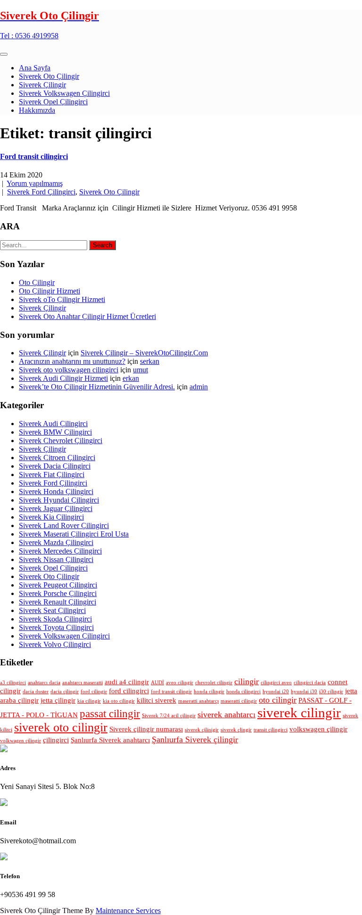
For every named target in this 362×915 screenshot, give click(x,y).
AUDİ (157, 682)
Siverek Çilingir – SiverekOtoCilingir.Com (144, 353)
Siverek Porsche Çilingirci (58, 593)
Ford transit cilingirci (34, 156)
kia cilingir (89, 701)
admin (198, 387)
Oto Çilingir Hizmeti (49, 291)
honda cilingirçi (243, 691)
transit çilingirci (271, 729)
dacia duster (36, 691)
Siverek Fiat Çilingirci (51, 474)
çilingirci (56, 740)
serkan (149, 361)
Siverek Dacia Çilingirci (54, 466)
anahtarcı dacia (44, 682)
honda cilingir (209, 691)
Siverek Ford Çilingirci (41, 192)
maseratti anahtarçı (198, 701)
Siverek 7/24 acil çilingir (169, 715)
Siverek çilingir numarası (146, 729)
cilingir (246, 681)
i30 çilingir (331, 691)
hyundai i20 (276, 691)
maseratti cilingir (239, 701)
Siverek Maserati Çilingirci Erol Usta (74, 534)
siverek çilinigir (202, 729)
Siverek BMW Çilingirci (55, 432)
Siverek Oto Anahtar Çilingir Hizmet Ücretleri (87, 316)
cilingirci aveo (276, 682)
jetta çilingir (58, 700)
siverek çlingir (236, 729)
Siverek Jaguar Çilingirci (55, 508)
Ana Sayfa (34, 68)
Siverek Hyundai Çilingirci (59, 500)
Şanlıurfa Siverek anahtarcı (110, 740)
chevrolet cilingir (213, 682)
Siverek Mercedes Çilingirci (60, 551)
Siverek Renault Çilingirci (57, 602)
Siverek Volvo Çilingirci (55, 644)
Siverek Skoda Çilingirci (55, 619)
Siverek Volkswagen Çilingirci (64, 93)
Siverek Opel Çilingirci (53, 102)
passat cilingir (110, 714)
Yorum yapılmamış (35, 183)
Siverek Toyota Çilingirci (56, 627)
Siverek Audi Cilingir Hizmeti (63, 378)
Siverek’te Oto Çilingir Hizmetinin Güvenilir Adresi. (97, 387)
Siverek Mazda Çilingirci (56, 542)
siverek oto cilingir (60, 727)
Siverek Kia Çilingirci (51, 517)
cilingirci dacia (310, 682)
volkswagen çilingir (318, 729)
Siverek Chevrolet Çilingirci (60, 441)
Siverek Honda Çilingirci (56, 491)
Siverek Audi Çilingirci (53, 424)
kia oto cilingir (119, 701)
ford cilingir (94, 691)
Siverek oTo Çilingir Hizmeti (62, 299)
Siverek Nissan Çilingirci (56, 559)
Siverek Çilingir (42, 85)
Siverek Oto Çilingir (49, 76)
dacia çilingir (64, 691)
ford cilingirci (129, 691)
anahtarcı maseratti (82, 682)
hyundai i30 (304, 691)
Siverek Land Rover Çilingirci (64, 525)
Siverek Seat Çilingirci (52, 610)
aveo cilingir (179, 682)
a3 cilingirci (13, 682)
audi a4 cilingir (127, 682)
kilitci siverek (156, 700)
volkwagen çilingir (20, 740)
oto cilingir (277, 700)
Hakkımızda (37, 110)
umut (140, 370)
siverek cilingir (299, 712)
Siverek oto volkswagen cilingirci (68, 370)
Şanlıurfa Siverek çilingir (195, 739)
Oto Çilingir (37, 282)
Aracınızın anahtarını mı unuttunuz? (72, 361)
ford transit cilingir (171, 691)
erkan (131, 378)
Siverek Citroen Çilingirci (57, 457)
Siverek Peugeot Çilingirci (58, 585)
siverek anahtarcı (226, 714)
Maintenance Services (128, 911)
